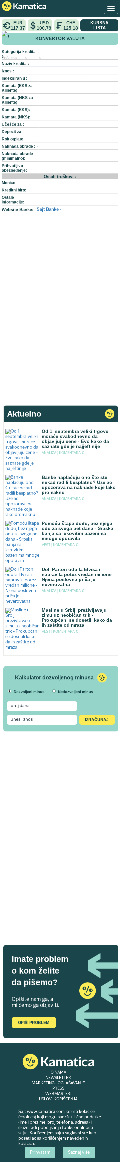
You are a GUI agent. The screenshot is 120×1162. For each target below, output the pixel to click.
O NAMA (58, 1073)
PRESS (58, 1089)
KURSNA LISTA (99, 25)
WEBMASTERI (58, 1094)
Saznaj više (79, 1153)
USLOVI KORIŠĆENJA (58, 1099)
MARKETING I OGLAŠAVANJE (58, 1083)
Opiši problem (33, 1022)
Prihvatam (40, 1153)
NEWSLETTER (58, 1078)
